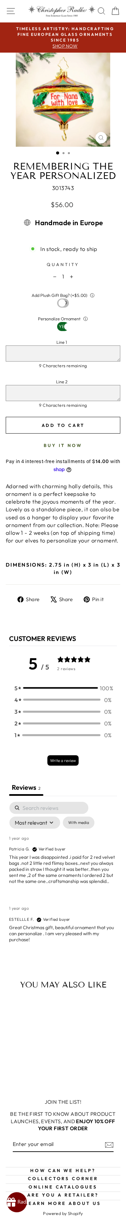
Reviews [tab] (26, 787)
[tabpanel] (63, 877)
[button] (63, 688)
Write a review (63, 760)
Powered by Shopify (63, 1213)
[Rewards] (17, 1202)
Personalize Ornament (59, 318)
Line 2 (62, 381)
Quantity (63, 264)
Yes (63, 303)
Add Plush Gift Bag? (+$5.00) (59, 295)
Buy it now (63, 445)
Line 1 (61, 342)
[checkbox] (78, 823)
